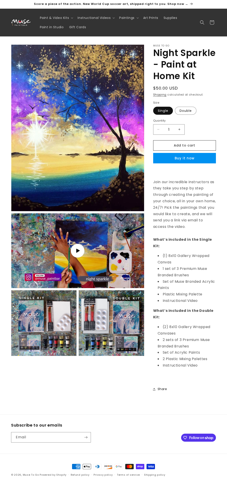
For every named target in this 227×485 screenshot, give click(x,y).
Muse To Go (31, 475)
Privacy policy (103, 475)
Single (163, 110)
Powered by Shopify (53, 475)
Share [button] (162, 389)
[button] (56, 17)
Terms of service (128, 475)
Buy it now (184, 158)
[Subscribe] (86, 437)
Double (186, 110)
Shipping (160, 94)
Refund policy (80, 475)
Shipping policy (154, 475)
